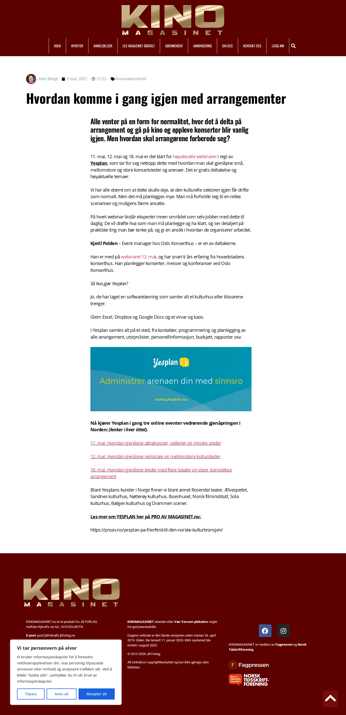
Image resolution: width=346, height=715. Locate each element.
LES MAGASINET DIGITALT (139, 45)
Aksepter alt (96, 693)
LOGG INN (278, 45)
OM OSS (227, 45)
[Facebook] (265, 630)
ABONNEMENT (174, 45)
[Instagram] (283, 630)
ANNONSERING (202, 45)
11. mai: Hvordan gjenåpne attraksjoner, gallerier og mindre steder (155, 443)
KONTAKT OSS (252, 45)
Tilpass (31, 693)
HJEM (57, 45)
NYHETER (77, 45)
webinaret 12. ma (138, 257)
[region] (66, 672)
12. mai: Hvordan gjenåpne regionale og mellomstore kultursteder (155, 456)
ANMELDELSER (102, 45)
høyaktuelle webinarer (195, 156)
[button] (293, 46)
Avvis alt (62, 693)
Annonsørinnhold (131, 78)
